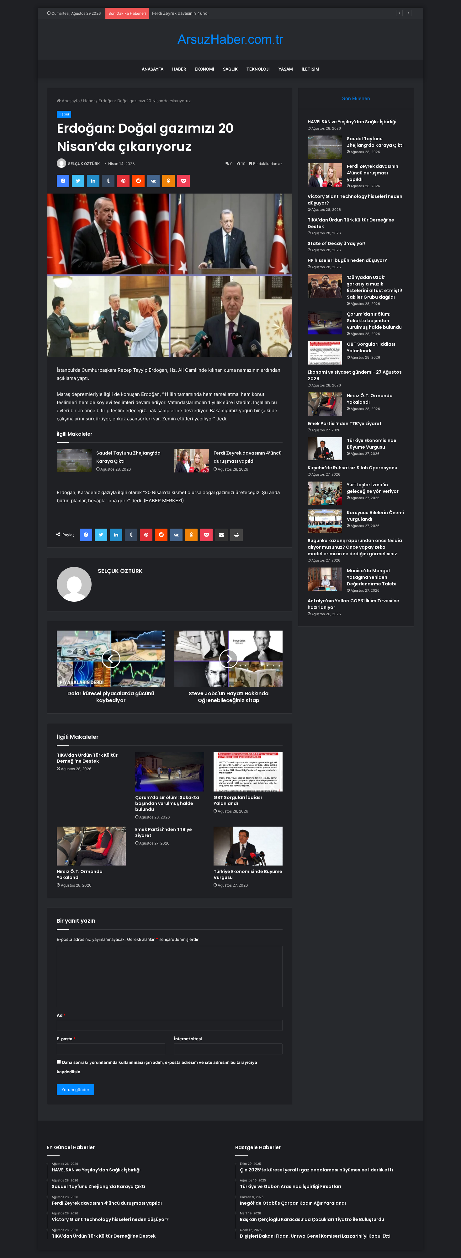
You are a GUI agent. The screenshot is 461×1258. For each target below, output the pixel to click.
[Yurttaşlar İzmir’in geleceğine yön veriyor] (325, 493)
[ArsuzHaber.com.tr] (230, 39)
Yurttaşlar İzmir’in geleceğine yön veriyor (373, 488)
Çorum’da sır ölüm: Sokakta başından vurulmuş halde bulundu (167, 803)
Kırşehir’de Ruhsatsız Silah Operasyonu (352, 468)
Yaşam (285, 69)
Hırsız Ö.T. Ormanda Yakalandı (80, 874)
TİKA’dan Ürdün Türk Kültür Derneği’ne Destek (87, 758)
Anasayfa (152, 69)
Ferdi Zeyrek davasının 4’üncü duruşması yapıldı (198, 13)
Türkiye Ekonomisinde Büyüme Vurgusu (248, 874)
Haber (179, 69)
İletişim (310, 69)
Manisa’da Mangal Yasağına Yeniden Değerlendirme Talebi (371, 577)
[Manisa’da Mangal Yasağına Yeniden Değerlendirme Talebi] (325, 579)
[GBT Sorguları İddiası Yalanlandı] (248, 771)
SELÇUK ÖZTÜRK (84, 163)
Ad (61, 1015)
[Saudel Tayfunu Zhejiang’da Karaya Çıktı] (74, 460)
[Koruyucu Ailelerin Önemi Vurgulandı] (325, 521)
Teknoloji (258, 69)
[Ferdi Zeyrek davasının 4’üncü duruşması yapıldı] (191, 460)
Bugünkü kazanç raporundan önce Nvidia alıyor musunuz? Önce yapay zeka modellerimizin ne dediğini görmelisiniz (355, 547)
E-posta (66, 1038)
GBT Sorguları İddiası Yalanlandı (238, 800)
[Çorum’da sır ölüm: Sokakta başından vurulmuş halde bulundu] (169, 771)
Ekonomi (204, 69)
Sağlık (230, 69)
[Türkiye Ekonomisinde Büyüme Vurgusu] (248, 846)
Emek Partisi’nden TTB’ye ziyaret (163, 832)
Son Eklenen (356, 98)
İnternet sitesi (188, 1038)
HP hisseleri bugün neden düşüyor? (347, 260)
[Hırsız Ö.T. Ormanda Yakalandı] (91, 846)
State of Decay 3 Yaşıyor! (336, 243)
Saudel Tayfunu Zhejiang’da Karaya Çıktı (375, 142)
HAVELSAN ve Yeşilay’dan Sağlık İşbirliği (352, 122)
